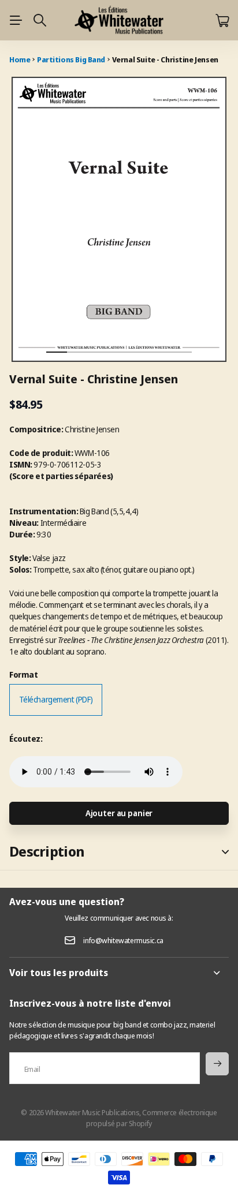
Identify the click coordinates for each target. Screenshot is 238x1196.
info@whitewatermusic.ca (123, 940)
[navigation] (77, 342)
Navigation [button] (15, 20)
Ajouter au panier (119, 813)
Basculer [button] (225, 851)
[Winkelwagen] (222, 20)
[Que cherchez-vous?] (40, 20)
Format (23, 674)
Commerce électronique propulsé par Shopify (151, 1117)
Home (19, 59)
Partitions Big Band (71, 59)
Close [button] (119, 972)
